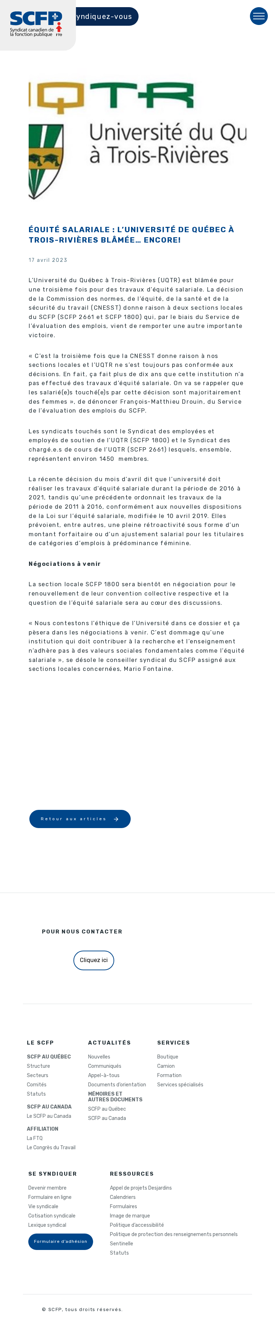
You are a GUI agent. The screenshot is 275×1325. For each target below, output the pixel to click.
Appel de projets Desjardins (141, 1188)
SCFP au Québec (107, 1109)
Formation (169, 1076)
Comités (37, 1085)
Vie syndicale (43, 1207)
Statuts (36, 1094)
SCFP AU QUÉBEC (49, 1057)
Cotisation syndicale (52, 1216)
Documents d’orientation (117, 1085)
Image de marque (130, 1216)
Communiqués (104, 1066)
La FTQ (35, 1138)
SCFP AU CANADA (49, 1107)
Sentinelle (121, 1244)
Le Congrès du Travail (51, 1148)
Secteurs (37, 1076)
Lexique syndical (47, 1225)
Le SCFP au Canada (49, 1116)
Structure (38, 1066)
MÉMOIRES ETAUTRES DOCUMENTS (115, 1097)
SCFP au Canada (107, 1118)
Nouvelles (99, 1057)
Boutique (167, 1057)
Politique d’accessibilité (137, 1225)
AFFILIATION (42, 1129)
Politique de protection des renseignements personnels (174, 1234)
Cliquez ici (94, 960)
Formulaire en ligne (50, 1197)
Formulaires (123, 1207)
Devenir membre (47, 1188)
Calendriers (123, 1197)
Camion (166, 1066)
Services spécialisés (180, 1085)
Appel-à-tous (104, 1076)
